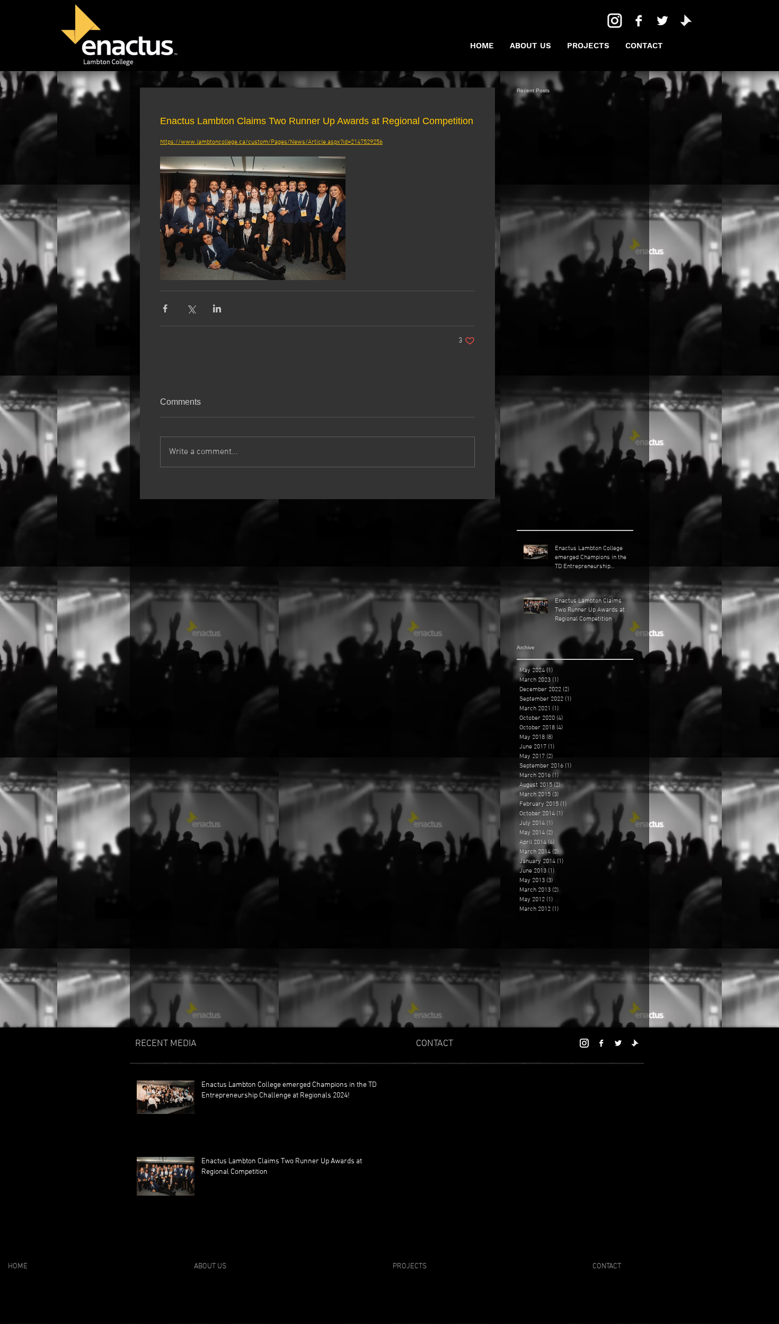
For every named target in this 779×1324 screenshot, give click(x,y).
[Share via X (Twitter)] (191, 308)
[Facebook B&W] (638, 20)
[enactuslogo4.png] (686, 20)
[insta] (614, 20)
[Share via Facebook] (165, 308)
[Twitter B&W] (662, 20)
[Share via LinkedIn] (217, 308)
